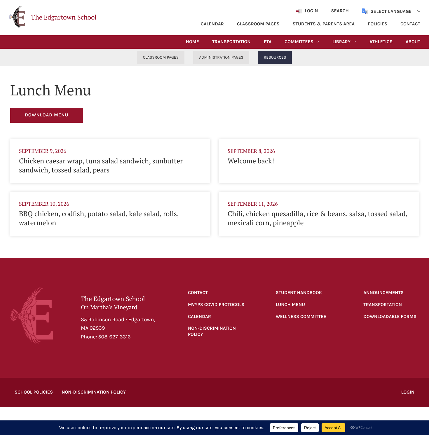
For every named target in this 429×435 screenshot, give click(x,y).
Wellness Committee (301, 316)
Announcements (383, 293)
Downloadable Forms (389, 316)
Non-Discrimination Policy (212, 331)
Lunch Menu (290, 305)
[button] (52, 17)
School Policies (34, 392)
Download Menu (46, 115)
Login (407, 392)
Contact (198, 293)
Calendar (199, 316)
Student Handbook (299, 293)
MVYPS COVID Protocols (216, 305)
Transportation (382, 305)
